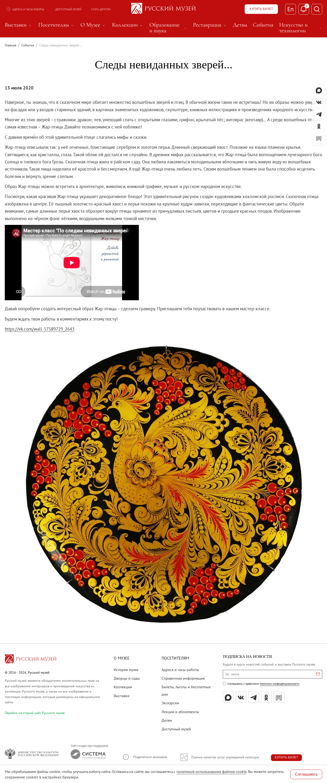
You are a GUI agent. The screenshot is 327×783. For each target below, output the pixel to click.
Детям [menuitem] (240, 25)
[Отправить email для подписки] (318, 674)
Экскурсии (170, 702)
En (290, 9)
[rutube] (279, 697)
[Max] (228, 697)
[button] (145, 757)
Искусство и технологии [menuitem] (300, 27)
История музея (126, 669)
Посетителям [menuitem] (56, 25)
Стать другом (100, 9)
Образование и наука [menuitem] (168, 27)
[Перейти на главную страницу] (30, 659)
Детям (167, 720)
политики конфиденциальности (279, 683)
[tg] (253, 697)
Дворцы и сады (127, 678)
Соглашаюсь (306, 774)
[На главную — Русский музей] (163, 9)
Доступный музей (68, 9)
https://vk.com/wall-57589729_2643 (39, 329)
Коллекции (123, 686)
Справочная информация (183, 678)
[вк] (241, 697)
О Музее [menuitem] (93, 25)
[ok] (266, 697)
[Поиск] (316, 9)
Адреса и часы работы (28, 9)
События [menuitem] (263, 25)
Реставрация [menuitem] (210, 25)
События (27, 45)
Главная (10, 45)
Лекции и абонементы (180, 711)
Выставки (122, 695)
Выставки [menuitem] (19, 25)
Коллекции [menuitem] (128, 25)
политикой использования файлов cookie (211, 771)
